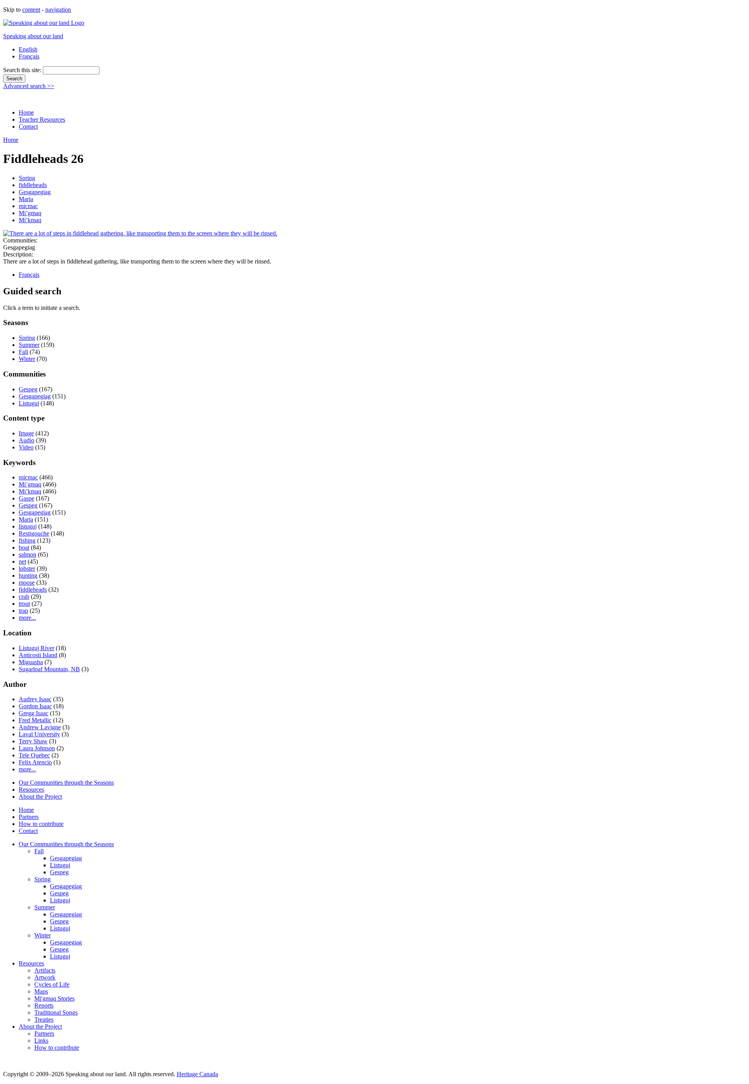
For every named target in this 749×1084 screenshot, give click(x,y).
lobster (27, 568)
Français (29, 56)
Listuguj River (36, 648)
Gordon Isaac (35, 706)
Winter (27, 358)
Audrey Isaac (35, 699)
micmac (28, 206)
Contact (28, 126)
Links (41, 1040)
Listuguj (29, 403)
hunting (28, 575)
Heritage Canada (197, 1074)
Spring (27, 178)
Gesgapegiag (35, 192)
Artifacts (44, 970)
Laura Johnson (37, 748)
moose (27, 582)
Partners (29, 816)
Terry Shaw (33, 741)
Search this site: (23, 70)
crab (24, 596)
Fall (23, 351)
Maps (41, 991)
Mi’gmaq (30, 213)
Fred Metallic (35, 720)
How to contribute (41, 824)
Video (26, 447)
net (22, 561)
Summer (29, 344)
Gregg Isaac (33, 713)
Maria (26, 199)
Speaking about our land (33, 36)
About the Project (40, 796)
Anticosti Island (38, 655)
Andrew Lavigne (40, 727)
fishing (27, 540)
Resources (31, 789)
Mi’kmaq (30, 220)
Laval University (39, 734)
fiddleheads (33, 185)
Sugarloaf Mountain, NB (49, 669)
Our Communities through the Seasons (66, 782)
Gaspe (26, 498)
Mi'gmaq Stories (54, 998)
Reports (43, 1005)
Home (26, 112)
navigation (58, 9)
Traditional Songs (56, 1012)
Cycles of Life (51, 984)
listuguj (28, 526)
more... (27, 617)
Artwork (44, 977)
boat (24, 547)
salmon (27, 554)
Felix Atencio (35, 762)
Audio (26, 440)
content (31, 9)
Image (26, 433)
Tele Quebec (34, 755)
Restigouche (34, 533)
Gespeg (28, 389)
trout (24, 603)
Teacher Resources (42, 119)
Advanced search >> (28, 86)
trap (23, 610)
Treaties (43, 1019)
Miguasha (31, 662)
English (28, 49)
